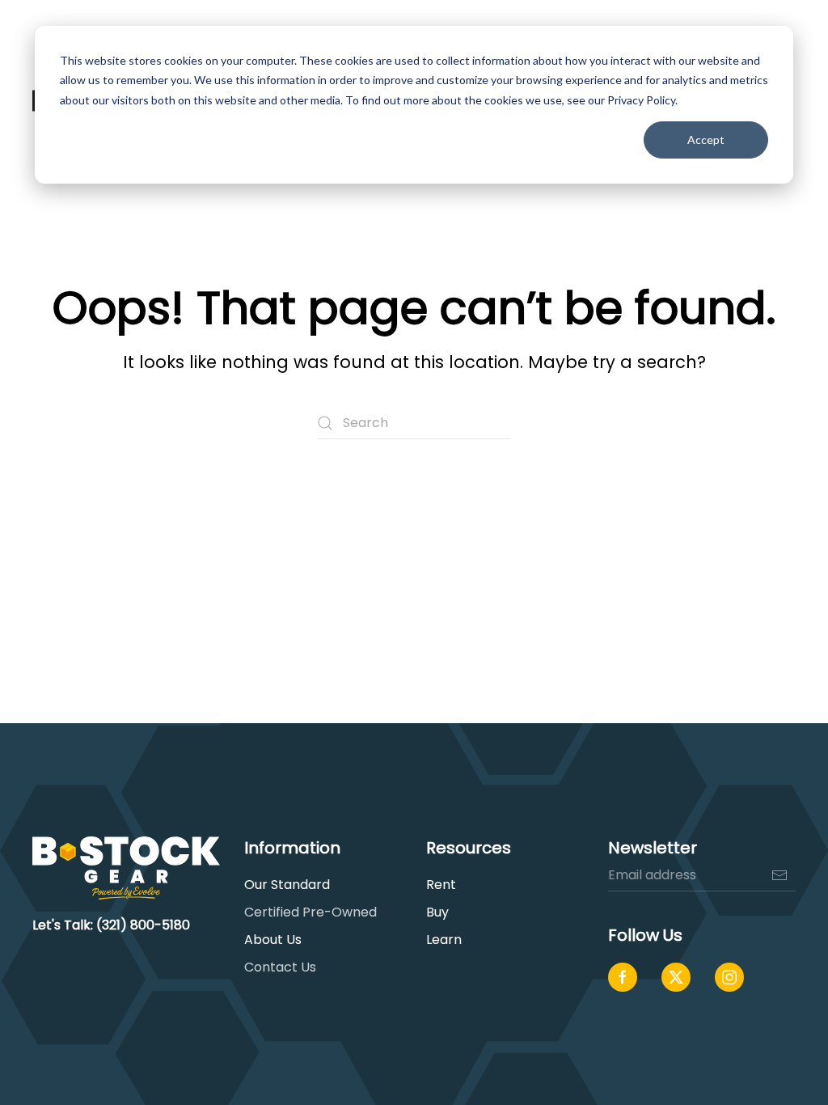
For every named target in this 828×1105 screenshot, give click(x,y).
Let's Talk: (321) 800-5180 (111, 925)
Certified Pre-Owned (310, 912)
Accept (705, 139)
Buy (437, 912)
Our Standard (287, 884)
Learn (444, 939)
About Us (273, 939)
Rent (441, 884)
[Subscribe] (779, 875)
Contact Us (280, 967)
